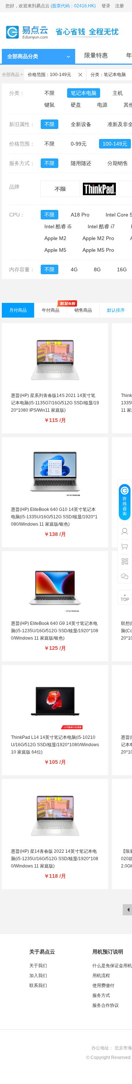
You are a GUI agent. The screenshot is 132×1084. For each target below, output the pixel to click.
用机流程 (101, 975)
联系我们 (38, 985)
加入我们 (38, 975)
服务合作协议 (105, 1005)
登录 (106, 5)
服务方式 (101, 995)
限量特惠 (96, 55)
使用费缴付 (103, 985)
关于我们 (38, 965)
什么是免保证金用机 (112, 965)
